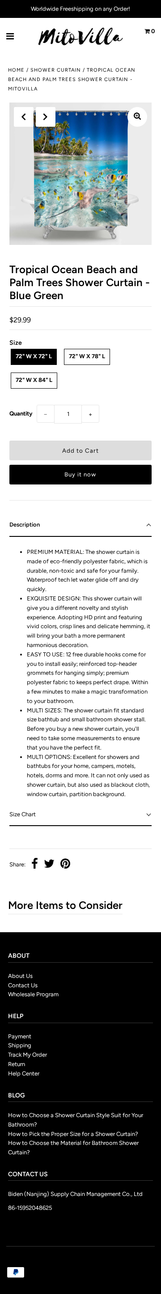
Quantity (20, 413)
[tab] (80, 525)
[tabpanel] (80, 670)
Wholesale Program (33, 994)
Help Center (23, 1073)
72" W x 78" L (87, 356)
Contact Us (23, 985)
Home (16, 70)
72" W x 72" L (34, 356)
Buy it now (80, 474)
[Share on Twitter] (49, 865)
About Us (20, 976)
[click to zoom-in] (137, 117)
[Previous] (24, 117)
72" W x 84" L (34, 380)
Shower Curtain (55, 70)
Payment (19, 1036)
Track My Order (27, 1054)
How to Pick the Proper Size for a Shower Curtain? (73, 1134)
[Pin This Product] (65, 865)
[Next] (45, 117)
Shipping (19, 1045)
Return (16, 1064)
